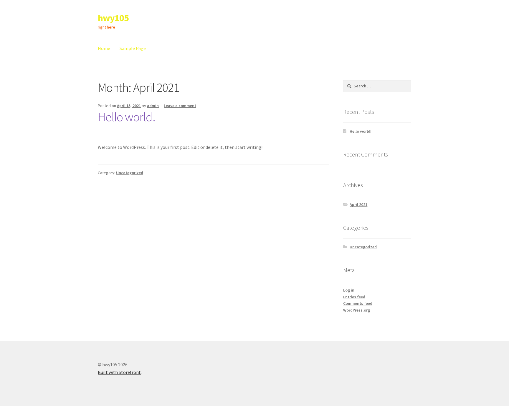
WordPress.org (356, 310)
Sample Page (133, 48)
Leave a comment (180, 105)
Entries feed (354, 296)
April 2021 (358, 204)
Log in (348, 290)
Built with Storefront (119, 372)
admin (153, 105)
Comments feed (357, 303)
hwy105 (113, 18)
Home (104, 48)
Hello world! (127, 116)
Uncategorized (129, 172)
